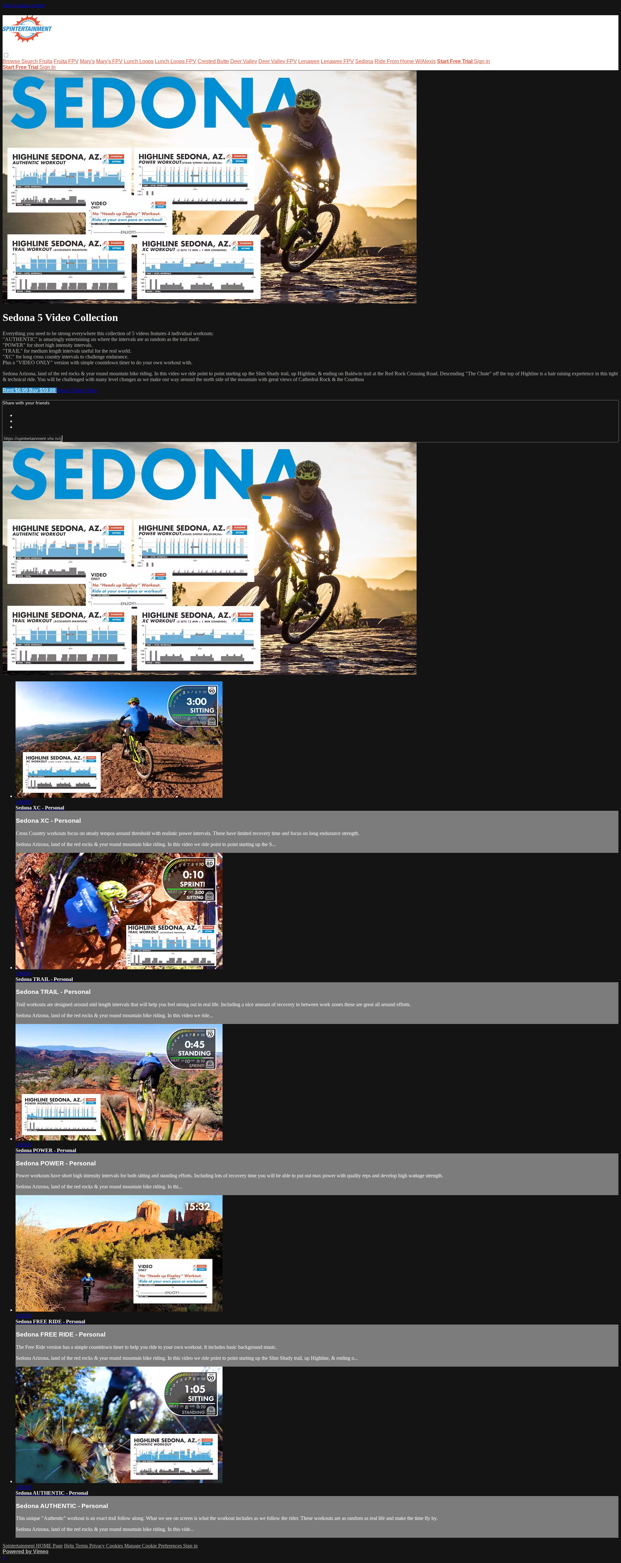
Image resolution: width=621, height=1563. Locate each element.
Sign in (482, 61)
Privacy (97, 1545)
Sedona (364, 61)
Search (30, 61)
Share (91, 390)
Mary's (87, 61)
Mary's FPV (109, 61)
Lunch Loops (139, 61)
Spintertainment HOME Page (33, 1545)
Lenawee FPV (337, 61)
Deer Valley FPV (277, 61)
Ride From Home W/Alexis (405, 61)
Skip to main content (24, 5)
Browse (12, 61)
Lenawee (309, 61)
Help (69, 1545)
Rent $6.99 (16, 390)
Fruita (45, 61)
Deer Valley (243, 61)
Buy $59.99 (43, 390)
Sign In (47, 67)
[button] (6, 55)
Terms (82, 1545)
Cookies (115, 1545)
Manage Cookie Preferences (153, 1545)
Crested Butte (213, 61)
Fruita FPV (66, 61)
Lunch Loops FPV (175, 61)
